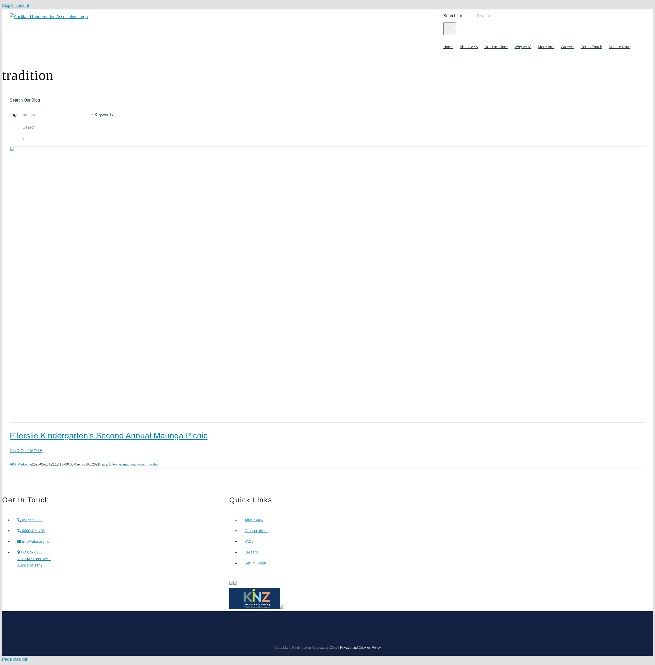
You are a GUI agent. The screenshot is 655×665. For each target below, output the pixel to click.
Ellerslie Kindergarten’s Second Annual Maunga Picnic (109, 435)
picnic (141, 464)
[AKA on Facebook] (235, 584)
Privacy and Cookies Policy (360, 647)
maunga (129, 464)
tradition (153, 464)
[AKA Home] (231, 584)
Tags (14, 114)
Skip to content (15, 5)
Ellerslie (115, 464)
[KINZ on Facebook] (282, 607)
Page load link (15, 659)
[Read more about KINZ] (254, 607)
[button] (637, 46)
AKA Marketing (21, 464)
